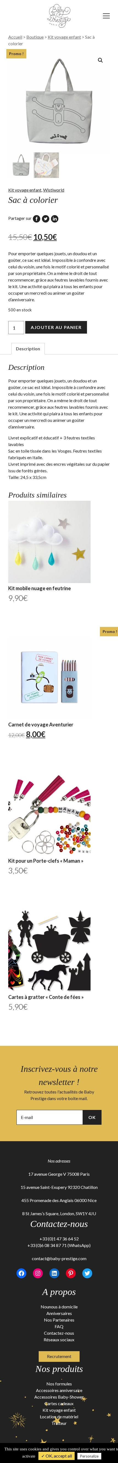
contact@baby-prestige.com (59, 1258)
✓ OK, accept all (56, 1455)
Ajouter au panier (56, 327)
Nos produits (59, 1369)
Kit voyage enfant (64, 36)
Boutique (35, 36)
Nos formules (59, 1383)
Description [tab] (28, 348)
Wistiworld (53, 189)
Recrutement (59, 1356)
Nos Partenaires (59, 1319)
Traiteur (59, 1423)
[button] (100, 60)
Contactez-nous (59, 1333)
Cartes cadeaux (59, 1403)
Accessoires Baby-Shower (59, 1396)
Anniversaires (59, 1313)
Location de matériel (59, 1416)
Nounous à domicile (59, 1306)
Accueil (15, 36)
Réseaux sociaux (59, 1339)
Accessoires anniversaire (59, 1390)
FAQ (59, 1326)
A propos (59, 1292)
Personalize (89, 1456)
